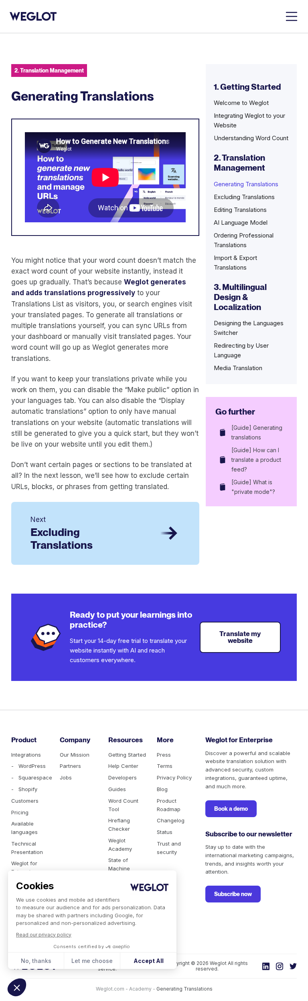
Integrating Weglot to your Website (249, 120)
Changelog (170, 820)
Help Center (123, 766)
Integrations (26, 754)
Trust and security (169, 847)
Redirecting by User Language (241, 350)
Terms (164, 766)
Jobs (66, 777)
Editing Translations (240, 209)
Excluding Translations (244, 197)
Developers (122, 777)
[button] (16, 987)
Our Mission (74, 754)
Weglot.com (110, 989)
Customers (24, 801)
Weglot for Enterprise (24, 867)
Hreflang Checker (119, 824)
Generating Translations (246, 184)
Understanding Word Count (251, 138)
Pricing (19, 812)
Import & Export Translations (235, 262)
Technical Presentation (27, 847)
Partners (70, 766)
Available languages (24, 827)
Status (164, 832)
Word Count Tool (123, 805)
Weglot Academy (120, 844)
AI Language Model (240, 222)
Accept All (149, 960)
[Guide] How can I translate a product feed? (256, 460)
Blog (162, 789)
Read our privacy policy (43, 935)
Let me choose (92, 960)
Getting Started (127, 754)
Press (164, 754)
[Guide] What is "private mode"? (253, 487)
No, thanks (36, 960)
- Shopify (24, 789)
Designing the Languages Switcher (249, 327)
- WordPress (28, 766)
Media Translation (238, 368)
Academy (140, 989)
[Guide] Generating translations (256, 432)
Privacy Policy (174, 777)
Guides (117, 789)
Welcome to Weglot (241, 103)
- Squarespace (31, 777)
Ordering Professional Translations (244, 240)
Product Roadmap (168, 805)
